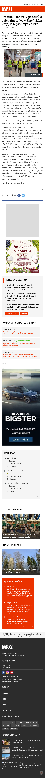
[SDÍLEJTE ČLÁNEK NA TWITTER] (23, 195)
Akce (12, 723)
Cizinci (24, 314)
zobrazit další (34, 497)
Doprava (15, 726)
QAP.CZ (5, 634)
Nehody (6, 726)
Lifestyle (7, 710)
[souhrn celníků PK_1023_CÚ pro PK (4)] (34, 75)
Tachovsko (33, 726)
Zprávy (12, 634)
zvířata (14, 729)
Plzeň (5, 723)
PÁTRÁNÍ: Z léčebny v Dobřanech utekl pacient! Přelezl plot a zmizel (20, 344)
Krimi (5, 699)
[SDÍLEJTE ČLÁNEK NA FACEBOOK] (19, 195)
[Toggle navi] (41, 9)
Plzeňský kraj (12, 314)
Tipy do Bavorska (12, 509)
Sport (6, 704)
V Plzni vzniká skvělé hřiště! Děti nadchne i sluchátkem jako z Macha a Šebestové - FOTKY (20, 356)
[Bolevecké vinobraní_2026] (22, 256)
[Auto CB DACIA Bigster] (21, 445)
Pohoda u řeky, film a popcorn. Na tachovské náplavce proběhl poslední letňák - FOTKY (19, 333)
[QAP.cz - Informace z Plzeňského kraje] (7, 9)
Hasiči (5, 729)
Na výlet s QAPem (12, 545)
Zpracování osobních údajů (10, 677)
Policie (20, 723)
